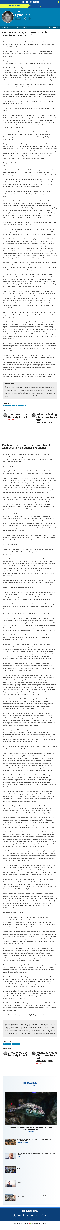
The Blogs (18, 12)
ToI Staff (19, 1156)
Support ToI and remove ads (45, 6)
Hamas (14, 405)
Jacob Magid (20, 1142)
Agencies (26, 1142)
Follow (18, 18)
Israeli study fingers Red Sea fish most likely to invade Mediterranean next (31, 1128)
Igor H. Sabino (39, 425)
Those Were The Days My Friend (18, 416)
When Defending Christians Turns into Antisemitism (46, 418)
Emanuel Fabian (28, 1184)
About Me (25, 27)
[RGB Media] (31, 1223)
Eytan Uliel (23, 15)
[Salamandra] (44, 1223)
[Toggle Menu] (2, 2)
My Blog (17, 27)
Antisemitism (7, 405)
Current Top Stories (30, 1085)
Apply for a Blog (53, 27)
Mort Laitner (11, 419)
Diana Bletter (31, 1131)
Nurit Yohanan (20, 1184)
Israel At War (22, 405)
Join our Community (14, 6)
